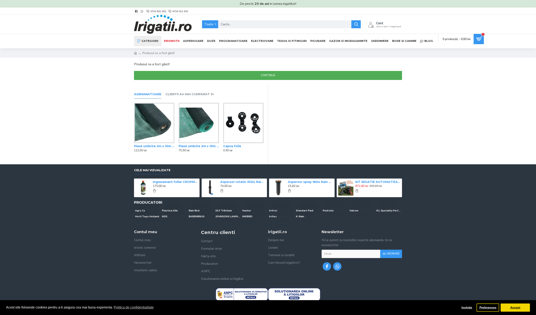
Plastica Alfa (170, 210)
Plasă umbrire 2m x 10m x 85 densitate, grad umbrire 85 (154, 146)
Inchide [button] (466, 307)
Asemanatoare (147, 94)
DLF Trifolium (223, 210)
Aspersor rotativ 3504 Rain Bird (242, 182)
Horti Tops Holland (147, 216)
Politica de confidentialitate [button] (134, 307)
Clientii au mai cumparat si (189, 94)
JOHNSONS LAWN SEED (227, 216)
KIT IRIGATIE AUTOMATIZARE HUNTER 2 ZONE (378, 182)
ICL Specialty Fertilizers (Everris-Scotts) (388, 210)
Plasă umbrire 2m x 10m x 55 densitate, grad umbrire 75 (199, 146)
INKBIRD (247, 216)
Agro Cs (140, 210)
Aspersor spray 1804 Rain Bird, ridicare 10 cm (310, 182)
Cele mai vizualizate (152, 170)
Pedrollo (328, 210)
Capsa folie (232, 146)
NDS (164, 216)
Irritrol (273, 210)
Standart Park (304, 210)
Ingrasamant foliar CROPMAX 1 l (175, 182)
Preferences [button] (487, 307)
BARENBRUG (196, 216)
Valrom (353, 210)
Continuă (268, 75)
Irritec (273, 216)
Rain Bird (194, 210)
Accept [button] (515, 307)
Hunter (246, 210)
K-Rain (300, 216)
